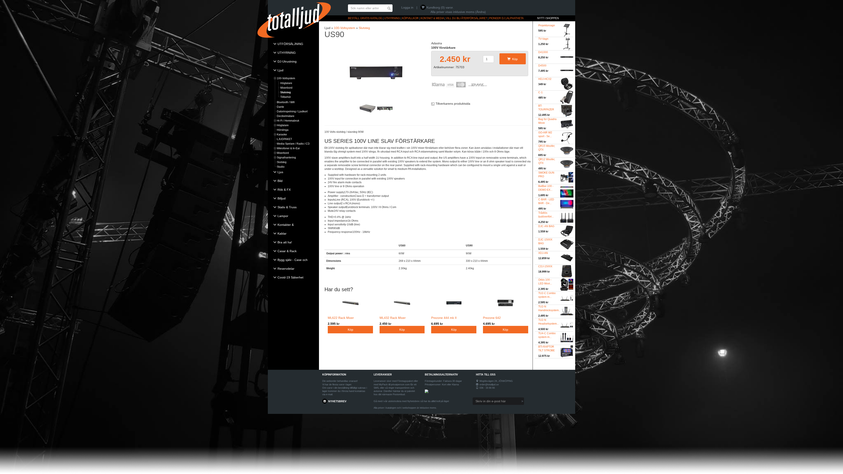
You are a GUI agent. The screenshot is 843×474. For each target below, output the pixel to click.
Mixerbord (286, 87)
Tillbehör (285, 97)
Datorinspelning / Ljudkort (292, 111)
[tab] (293, 44)
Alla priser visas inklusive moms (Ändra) (458, 12)
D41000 (543, 52)
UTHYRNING (392, 18)
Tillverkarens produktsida (453, 103)
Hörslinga (282, 129)
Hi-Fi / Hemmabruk (288, 120)
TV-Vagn (543, 38)
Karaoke (282, 134)
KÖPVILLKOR (410, 18)
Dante (280, 106)
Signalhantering (286, 157)
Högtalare (286, 83)
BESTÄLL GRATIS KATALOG (365, 18)
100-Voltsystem (286, 78)
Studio (281, 166)
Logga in (407, 7)
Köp (514, 59)
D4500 (542, 65)
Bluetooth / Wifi (286, 102)
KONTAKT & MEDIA (432, 18)
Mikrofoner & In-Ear (288, 148)
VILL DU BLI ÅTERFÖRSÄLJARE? (466, 18)
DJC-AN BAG (546, 226)
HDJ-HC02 (544, 79)
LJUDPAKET (284, 139)
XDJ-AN (543, 253)
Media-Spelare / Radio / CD (293, 143)
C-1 (540, 92)
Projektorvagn (546, 25)
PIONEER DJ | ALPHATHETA (506, 18)
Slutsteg (285, 92)
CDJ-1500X (545, 266)
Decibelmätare (285, 116)
